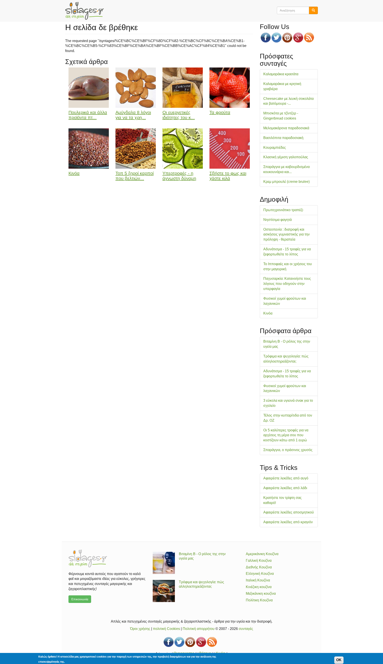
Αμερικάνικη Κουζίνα (262, 554)
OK (339, 660)
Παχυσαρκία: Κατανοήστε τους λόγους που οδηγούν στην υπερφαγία (287, 284)
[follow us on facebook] (266, 37)
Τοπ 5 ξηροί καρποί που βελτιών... (134, 176)
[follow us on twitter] (276, 37)
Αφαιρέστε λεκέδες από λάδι (285, 488)
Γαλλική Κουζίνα (259, 560)
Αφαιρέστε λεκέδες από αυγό (285, 478)
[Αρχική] (86, 11)
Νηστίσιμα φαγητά (277, 220)
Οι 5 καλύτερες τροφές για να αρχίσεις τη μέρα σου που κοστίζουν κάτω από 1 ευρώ (285, 435)
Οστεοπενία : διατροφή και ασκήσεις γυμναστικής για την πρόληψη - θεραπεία (286, 234)
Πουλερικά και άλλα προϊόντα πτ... (87, 115)
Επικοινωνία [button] (79, 599)
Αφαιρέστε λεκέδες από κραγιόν (288, 522)
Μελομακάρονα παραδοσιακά (286, 128)
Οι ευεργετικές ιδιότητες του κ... (178, 115)
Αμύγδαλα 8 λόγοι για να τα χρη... (133, 115)
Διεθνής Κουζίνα (259, 567)
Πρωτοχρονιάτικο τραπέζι (283, 210)
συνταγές (246, 629)
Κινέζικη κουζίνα (259, 587)
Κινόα (74, 173)
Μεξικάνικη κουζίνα (261, 593)
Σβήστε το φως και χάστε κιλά (227, 176)
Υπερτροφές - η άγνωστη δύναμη (179, 176)
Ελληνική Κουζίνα (260, 573)
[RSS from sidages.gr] (309, 37)
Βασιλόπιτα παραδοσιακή (283, 138)
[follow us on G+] (298, 37)
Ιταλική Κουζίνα (258, 580)
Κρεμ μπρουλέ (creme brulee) (286, 181)
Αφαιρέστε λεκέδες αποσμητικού (288, 512)
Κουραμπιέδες (274, 147)
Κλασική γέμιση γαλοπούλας (285, 157)
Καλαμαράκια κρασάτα (280, 74)
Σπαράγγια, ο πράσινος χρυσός (288, 450)
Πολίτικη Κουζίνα (259, 600)
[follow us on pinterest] (287, 37)
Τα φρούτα (219, 112)
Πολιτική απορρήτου (199, 629)
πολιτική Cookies (166, 629)
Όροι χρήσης (140, 629)
